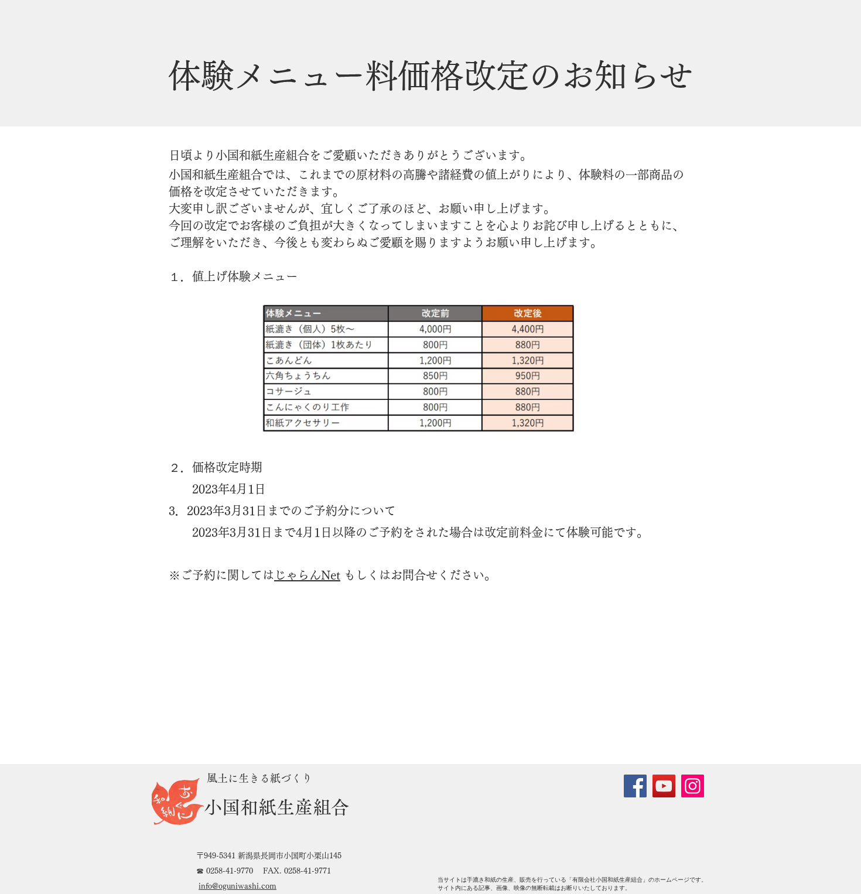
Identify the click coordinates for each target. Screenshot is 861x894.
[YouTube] (663, 786)
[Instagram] (692, 786)
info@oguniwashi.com (237, 886)
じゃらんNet (307, 575)
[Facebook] (635, 786)
